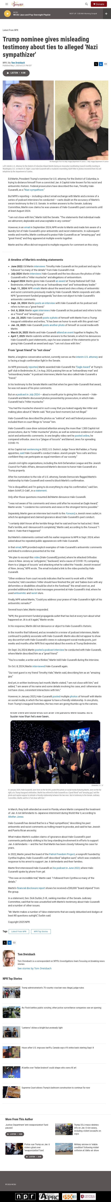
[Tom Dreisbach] (9, 958)
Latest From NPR (10, 30)
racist (34, 593)
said (22, 453)
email (27, 227)
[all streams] (107, 13)
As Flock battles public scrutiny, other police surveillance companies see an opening (61, 1007)
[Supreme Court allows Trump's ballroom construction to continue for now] (11, 1092)
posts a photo (50, 317)
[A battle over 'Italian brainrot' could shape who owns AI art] (11, 1072)
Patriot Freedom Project (62, 854)
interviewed (38, 666)
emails (36, 288)
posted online (82, 435)
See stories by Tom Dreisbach (34, 968)
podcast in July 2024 (28, 394)
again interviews (41, 310)
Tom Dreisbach (18, 62)
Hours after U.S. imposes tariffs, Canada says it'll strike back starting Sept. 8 (58, 1047)
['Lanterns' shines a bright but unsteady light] (11, 1032)
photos (74, 696)
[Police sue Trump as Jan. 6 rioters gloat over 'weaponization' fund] (14, 1149)
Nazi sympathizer (34, 189)
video (37, 557)
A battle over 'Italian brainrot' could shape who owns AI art (49, 1067)
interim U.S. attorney (87, 356)
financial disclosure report (31, 888)
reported (33, 367)
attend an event (65, 332)
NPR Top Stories (41, 931)
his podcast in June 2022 (66, 868)
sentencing (33, 449)
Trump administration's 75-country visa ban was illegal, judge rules (53, 987)
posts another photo (54, 325)
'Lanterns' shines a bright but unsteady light (42, 1027)
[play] (7, 13)
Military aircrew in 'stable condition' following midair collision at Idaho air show (86, 1147)
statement (41, 490)
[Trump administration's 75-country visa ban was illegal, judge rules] (11, 992)
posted (56, 696)
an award (60, 281)
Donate (100, 4)
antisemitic (20, 593)
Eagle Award (83, 367)
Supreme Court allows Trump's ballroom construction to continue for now (56, 1087)
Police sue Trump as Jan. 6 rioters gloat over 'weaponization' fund (37, 1147)
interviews (39, 266)
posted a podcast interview (49, 649)
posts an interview (45, 303)
